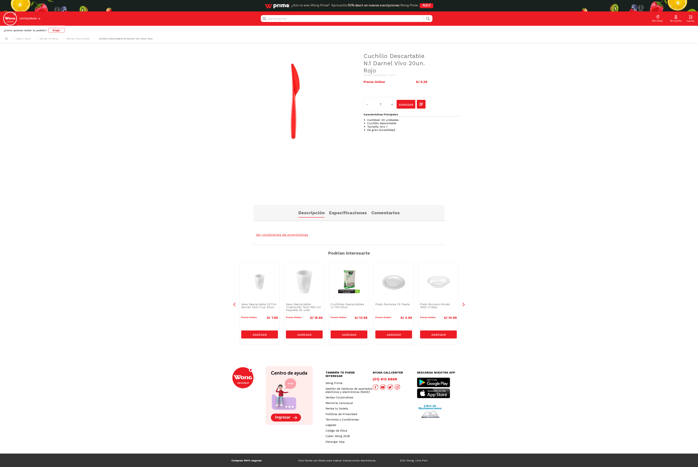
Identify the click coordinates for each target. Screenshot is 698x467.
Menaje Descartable (78, 38)
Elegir (56, 30)
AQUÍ (426, 5)
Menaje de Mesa (49, 38)
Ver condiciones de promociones (282, 235)
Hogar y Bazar (23, 38)
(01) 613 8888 (385, 379)
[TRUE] (259, 334)
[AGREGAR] (406, 104)
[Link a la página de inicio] (6, 39)
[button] (675, 18)
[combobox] (346, 18)
